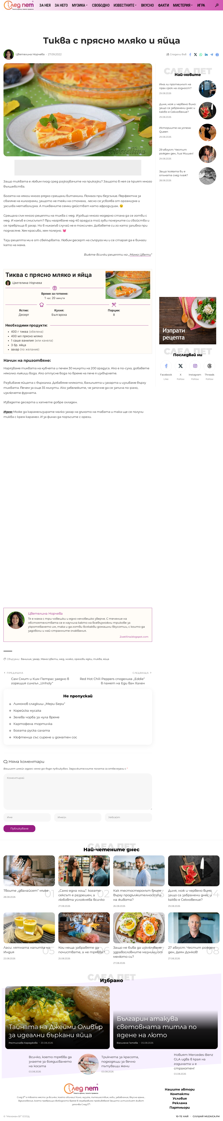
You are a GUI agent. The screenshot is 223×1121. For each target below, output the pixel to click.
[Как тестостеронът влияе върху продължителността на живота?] (139, 870)
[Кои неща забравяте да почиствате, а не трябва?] (84, 927)
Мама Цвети (49, 659)
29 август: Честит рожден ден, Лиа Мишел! (176, 151)
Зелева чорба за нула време (36, 717)
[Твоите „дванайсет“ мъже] (29, 870)
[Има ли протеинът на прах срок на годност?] (207, 89)
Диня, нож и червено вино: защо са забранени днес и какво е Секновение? (177, 108)
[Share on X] (195, 54)
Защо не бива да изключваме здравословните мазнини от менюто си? (138, 952)
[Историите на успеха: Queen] (207, 132)
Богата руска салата (31, 730)
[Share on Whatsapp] (200, 54)
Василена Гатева (127, 1042)
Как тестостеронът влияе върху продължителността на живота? (137, 895)
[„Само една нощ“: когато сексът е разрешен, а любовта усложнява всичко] (84, 870)
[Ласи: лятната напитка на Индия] (29, 927)
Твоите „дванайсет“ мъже (25, 891)
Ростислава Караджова (23, 1042)
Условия (180, 1099)
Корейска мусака (27, 711)
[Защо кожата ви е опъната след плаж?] (207, 176)
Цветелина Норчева (30, 54)
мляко (69, 659)
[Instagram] (195, 370)
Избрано (111, 980)
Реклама (179, 1103)
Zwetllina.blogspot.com (134, 636)
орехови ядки (83, 659)
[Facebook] (166, 370)
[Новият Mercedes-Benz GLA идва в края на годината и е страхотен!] (160, 1064)
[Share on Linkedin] (206, 54)
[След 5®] (18, 5)
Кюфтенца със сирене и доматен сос (45, 737)
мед (61, 659)
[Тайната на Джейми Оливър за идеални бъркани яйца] (57, 1017)
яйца (106, 659)
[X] (180, 370)
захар (36, 659)
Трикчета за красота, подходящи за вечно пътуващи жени (120, 1061)
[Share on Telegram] (211, 54)
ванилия (26, 659)
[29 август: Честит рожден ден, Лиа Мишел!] (207, 154)
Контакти (179, 1094)
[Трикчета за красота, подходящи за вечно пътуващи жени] (88, 1064)
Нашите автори (180, 1089)
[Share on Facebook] (190, 54)
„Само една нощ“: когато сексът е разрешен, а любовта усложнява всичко (81, 895)
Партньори (180, 1108)
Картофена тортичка (32, 724)
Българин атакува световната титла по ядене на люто (157, 1027)
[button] (217, 5)
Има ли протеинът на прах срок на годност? (175, 86)
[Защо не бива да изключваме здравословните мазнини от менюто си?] (139, 927)
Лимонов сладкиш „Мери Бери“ (39, 704)
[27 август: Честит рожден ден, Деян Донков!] (194, 927)
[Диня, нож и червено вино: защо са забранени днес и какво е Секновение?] (207, 110)
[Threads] (209, 370)
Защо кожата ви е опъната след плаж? (173, 173)
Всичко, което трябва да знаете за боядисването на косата (50, 1061)
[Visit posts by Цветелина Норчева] (8, 54)
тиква (97, 659)
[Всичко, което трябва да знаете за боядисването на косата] (15, 1064)
